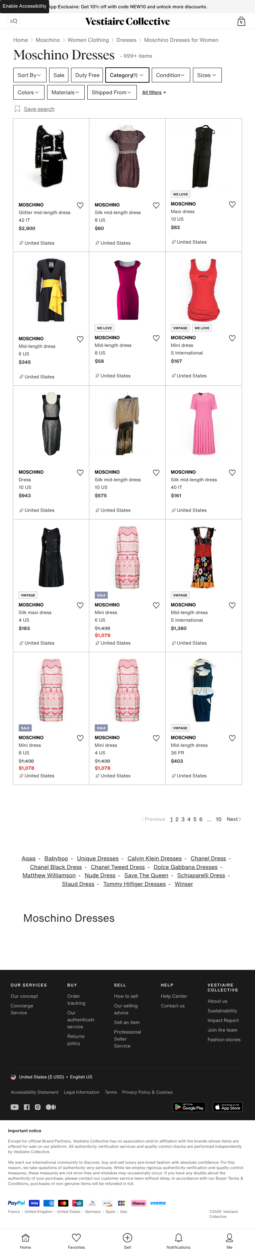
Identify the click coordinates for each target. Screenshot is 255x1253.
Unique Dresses (98, 858)
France (14, 1211)
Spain (111, 1211)
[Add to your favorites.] (80, 205)
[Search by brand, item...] (14, 21)
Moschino (48, 40)
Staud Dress (78, 884)
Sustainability (222, 1010)
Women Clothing (88, 40)
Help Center (174, 996)
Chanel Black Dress (56, 867)
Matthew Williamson (49, 875)
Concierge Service (22, 1009)
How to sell (126, 996)
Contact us (173, 1005)
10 (218, 819)
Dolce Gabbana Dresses (185, 867)
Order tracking (76, 1000)
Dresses (126, 40)
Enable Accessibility (24, 6)
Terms (111, 1092)
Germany (93, 1211)
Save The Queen (146, 875)
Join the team (222, 1030)
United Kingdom (38, 1211)
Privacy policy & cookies (147, 1092)
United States (69, 1211)
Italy (124, 1211)
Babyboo (56, 858)
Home (20, 40)
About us (217, 1001)
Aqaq (29, 858)
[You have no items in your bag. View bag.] (241, 21)
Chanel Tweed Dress (118, 867)
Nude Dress (100, 875)
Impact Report (223, 1020)
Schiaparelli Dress (201, 875)
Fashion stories (224, 1039)
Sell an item (127, 1022)
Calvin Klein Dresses (155, 858)
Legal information (81, 1092)
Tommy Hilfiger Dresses (134, 884)
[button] (241, 21)
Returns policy (76, 1040)
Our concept (24, 996)
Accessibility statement (34, 1092)
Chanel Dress (208, 858)
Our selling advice (126, 1009)
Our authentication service (83, 1019)
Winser (184, 884)
